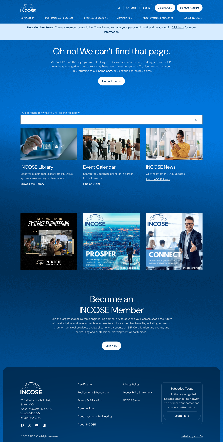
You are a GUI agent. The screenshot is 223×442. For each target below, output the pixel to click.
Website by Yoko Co (192, 436)
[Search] (196, 120)
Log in (146, 7)
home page (105, 71)
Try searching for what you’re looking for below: (50, 113)
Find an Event (91, 184)
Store (133, 7)
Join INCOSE (165, 7)
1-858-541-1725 (30, 413)
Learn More (182, 416)
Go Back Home (111, 81)
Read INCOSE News (158, 179)
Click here (178, 27)
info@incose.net (30, 417)
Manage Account (189, 7)
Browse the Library (32, 184)
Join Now (111, 346)
